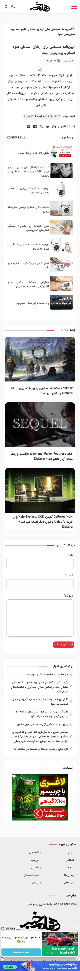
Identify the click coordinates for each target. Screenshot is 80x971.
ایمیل (69, 575)
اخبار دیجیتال (31, 875)
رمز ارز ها (69, 875)
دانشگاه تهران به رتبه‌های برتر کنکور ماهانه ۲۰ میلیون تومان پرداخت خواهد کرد (42, 713)
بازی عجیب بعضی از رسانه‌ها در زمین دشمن (42, 724)
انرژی (71, 852)
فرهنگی (69, 860)
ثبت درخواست (21, 952)
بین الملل (69, 883)
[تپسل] (14, 776)
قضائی (35, 868)
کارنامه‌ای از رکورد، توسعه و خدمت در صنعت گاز (41, 749)
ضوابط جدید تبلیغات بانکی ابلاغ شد (47, 674)
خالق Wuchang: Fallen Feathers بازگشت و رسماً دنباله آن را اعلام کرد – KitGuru (42, 456)
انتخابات (69, 868)
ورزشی (35, 860)
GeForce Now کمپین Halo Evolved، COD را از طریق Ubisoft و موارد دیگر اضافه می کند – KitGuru (43, 522)
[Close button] (77, 928)
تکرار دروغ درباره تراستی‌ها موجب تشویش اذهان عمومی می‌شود (40, 701)
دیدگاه (68, 595)
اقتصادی (34, 852)
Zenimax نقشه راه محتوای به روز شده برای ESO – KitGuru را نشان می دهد (41, 391)
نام (70, 555)
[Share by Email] (54, 127)
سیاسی (35, 883)
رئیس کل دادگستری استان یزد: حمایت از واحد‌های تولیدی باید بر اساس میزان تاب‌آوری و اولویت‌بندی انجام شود (39, 687)
